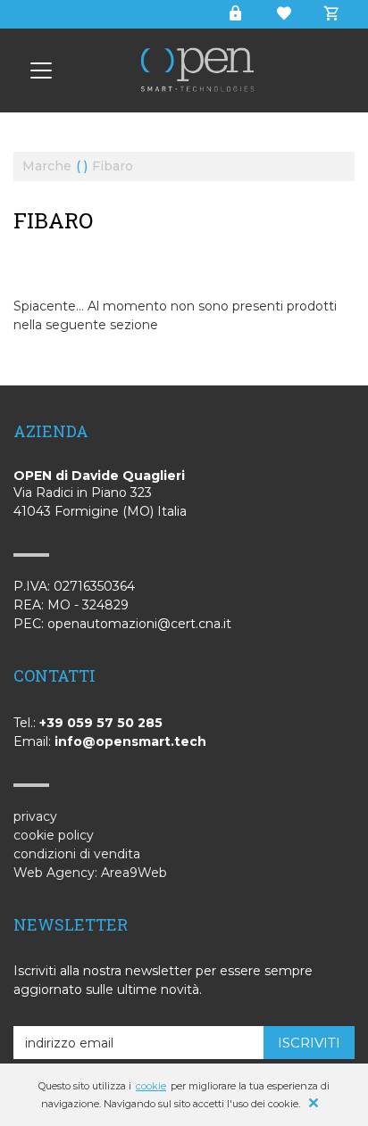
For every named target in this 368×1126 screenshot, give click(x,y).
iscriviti (309, 1042)
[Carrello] (323, 14)
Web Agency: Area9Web (90, 873)
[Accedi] (235, 14)
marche (46, 166)
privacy (35, 816)
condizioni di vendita (76, 854)
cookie (151, 1086)
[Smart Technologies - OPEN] (41, 70)
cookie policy (53, 835)
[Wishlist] (283, 14)
